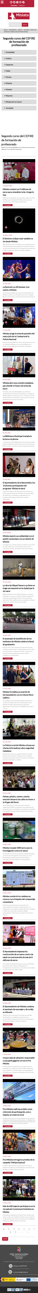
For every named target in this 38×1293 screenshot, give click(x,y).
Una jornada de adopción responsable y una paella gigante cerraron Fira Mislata (19, 1061)
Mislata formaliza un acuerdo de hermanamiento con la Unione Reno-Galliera (18, 695)
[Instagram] (17, 2)
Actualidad (10, 52)
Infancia (9, 83)
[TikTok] (23, 2)
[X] (14, 2)
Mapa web (21, 1261)
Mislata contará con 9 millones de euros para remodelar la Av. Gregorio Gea (18, 192)
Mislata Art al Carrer (14, 102)
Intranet (32, 1261)
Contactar (27, 1261)
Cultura (8, 58)
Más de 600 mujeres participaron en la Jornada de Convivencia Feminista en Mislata (19, 1209)
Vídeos (20, 30)
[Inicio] (17, 16)
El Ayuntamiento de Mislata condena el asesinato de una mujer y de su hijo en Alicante (18, 1009)
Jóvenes (9, 89)
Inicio (6, 30)
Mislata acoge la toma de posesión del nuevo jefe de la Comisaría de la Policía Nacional (19, 336)
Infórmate (12, 30)
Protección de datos (14, 1261)
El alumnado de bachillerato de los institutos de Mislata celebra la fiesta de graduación (18, 641)
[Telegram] (20, 2)
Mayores (9, 96)
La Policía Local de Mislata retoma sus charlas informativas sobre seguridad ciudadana (19, 748)
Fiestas (8, 77)
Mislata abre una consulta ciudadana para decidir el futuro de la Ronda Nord (18, 386)
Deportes (9, 65)
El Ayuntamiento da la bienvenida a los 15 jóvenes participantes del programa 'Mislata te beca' (19, 485)
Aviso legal (6, 1261)
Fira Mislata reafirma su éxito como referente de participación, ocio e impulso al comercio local (17, 1112)
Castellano (14, 5)
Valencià (21, 5)
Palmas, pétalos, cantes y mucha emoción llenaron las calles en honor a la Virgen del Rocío (19, 799)
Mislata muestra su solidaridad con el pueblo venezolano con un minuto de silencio (18, 539)
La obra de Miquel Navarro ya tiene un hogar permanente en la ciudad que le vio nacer (19, 588)
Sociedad (9, 108)
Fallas (8, 71)
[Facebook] (11, 2)
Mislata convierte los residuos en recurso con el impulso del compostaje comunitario (19, 899)
